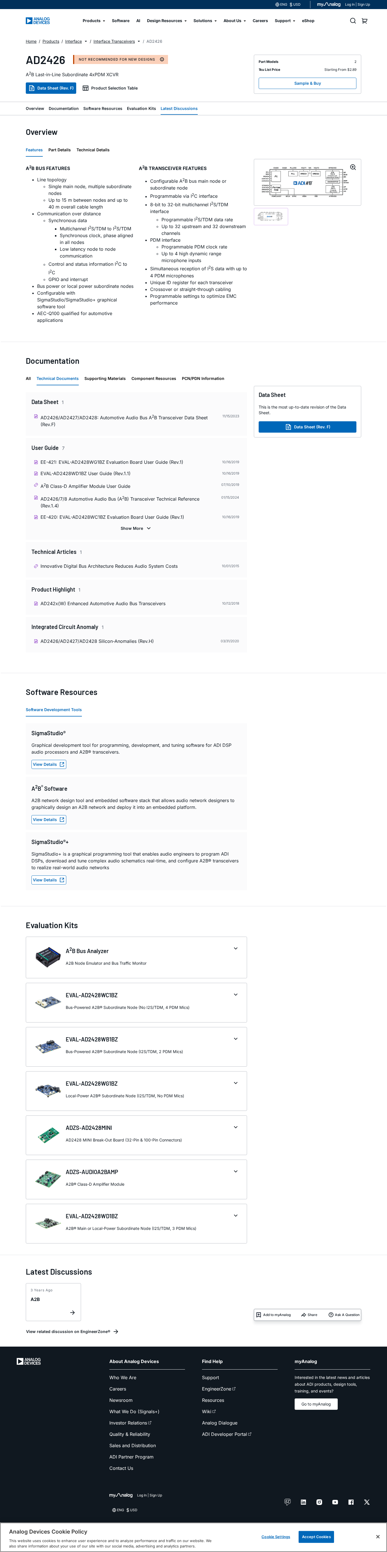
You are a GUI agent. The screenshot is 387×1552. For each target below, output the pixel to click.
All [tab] (28, 378)
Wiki (206, 1411)
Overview (35, 108)
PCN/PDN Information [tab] (203, 378)
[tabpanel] (136, 245)
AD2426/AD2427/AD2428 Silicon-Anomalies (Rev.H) (97, 641)
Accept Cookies (316, 1536)
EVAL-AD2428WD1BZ (92, 1216)
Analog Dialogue (219, 1423)
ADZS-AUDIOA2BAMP (92, 1171)
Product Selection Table (114, 88)
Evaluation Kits (141, 108)
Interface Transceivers (114, 41)
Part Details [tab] (59, 149)
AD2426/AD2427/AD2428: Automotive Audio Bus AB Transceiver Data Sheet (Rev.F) (124, 420)
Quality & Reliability (129, 1434)
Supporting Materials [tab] (105, 378)
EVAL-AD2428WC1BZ (92, 995)
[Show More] (136, 528)
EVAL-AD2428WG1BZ (92, 1083)
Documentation (64, 108)
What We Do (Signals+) (134, 1411)
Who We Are (122, 1377)
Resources (213, 1400)
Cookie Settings (275, 1536)
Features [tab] (34, 149)
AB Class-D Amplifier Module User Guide (85, 485)
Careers (117, 1389)
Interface (73, 41)
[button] (86, 41)
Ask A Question (347, 1315)
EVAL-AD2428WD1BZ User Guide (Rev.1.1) (86, 473)
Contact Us (121, 1468)
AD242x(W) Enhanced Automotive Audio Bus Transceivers (103, 603)
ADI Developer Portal (224, 1434)
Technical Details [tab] (93, 149)
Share (312, 1315)
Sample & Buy (307, 83)
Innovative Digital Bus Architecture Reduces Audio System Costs (109, 566)
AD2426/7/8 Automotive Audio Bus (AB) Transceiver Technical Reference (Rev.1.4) (120, 502)
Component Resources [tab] (153, 378)
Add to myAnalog (277, 1315)
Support (210, 1377)
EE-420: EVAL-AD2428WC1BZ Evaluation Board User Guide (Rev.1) (112, 517)
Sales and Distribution (132, 1445)
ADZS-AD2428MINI (89, 1127)
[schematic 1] (271, 216)
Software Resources (102, 108)
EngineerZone (216, 1389)
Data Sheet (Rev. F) (55, 88)
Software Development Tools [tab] (54, 709)
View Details (45, 764)
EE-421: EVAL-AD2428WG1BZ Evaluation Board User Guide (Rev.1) (112, 462)
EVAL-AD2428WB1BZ (92, 1039)
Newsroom (121, 1400)
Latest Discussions (179, 108)
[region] (193, 1537)
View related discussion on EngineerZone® (68, 1331)
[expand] (235, 948)
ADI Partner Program (131, 1457)
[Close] (378, 1536)
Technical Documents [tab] (58, 378)
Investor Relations (128, 1423)
